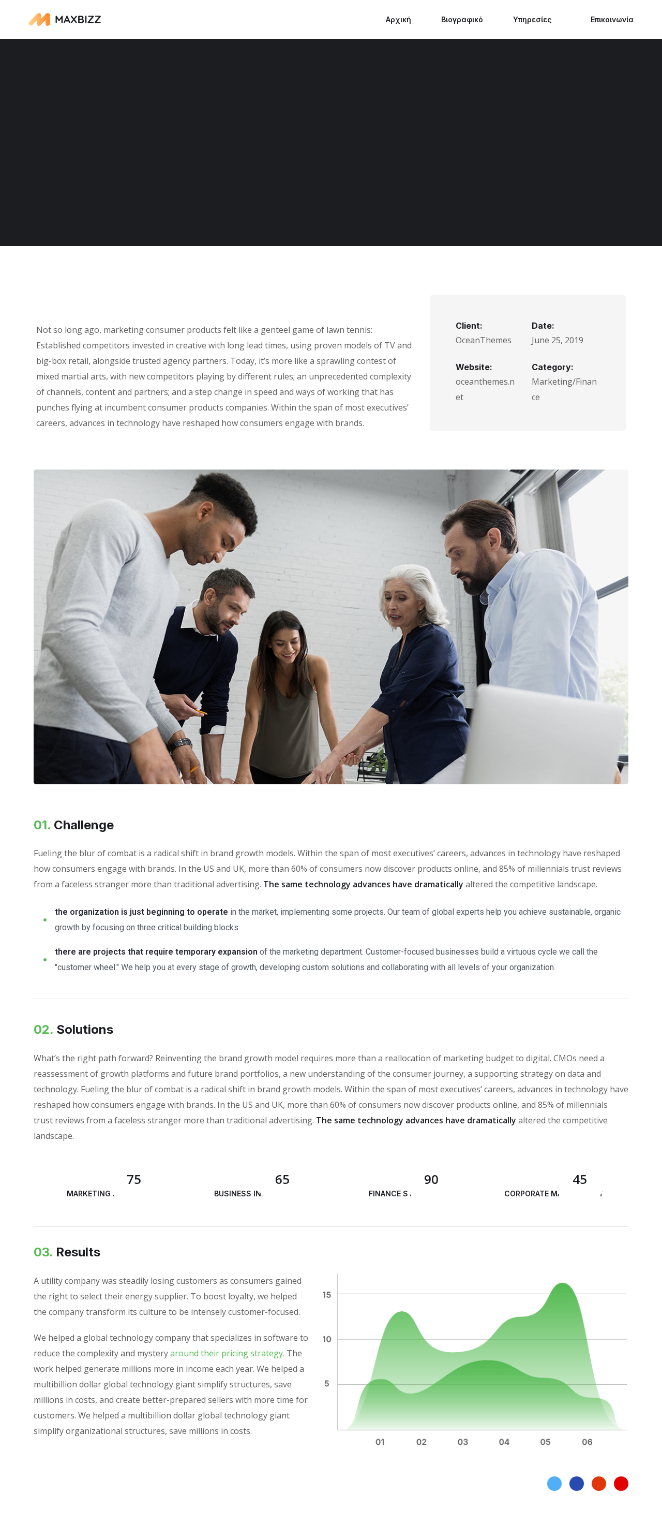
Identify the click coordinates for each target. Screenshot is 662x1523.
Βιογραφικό (462, 19)
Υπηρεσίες (532, 19)
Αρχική (398, 19)
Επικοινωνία (612, 19)
